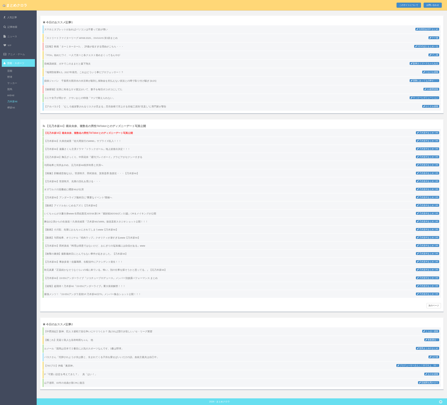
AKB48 (10, 95)
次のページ (433, 305)
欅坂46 (11, 107)
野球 (9, 77)
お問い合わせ (432, 5)
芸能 (9, 70)
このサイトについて (408, 5)
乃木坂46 (12, 101)
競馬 (9, 89)
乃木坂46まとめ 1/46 (428, 133)
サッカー (12, 83)
